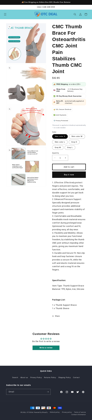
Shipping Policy (64, 377)
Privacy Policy (36, 377)
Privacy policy (67, 412)
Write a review (46, 348)
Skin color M (76, 136)
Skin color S (60, 136)
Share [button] (57, 316)
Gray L (70, 147)
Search (15, 377)
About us (24, 377)
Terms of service (80, 412)
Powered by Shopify (41, 412)
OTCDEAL (30, 412)
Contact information (78, 414)
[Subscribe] (47, 392)
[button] (5, 14)
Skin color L (60, 142)
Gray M (58, 147)
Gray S (74, 142)
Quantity (55, 153)
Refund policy (55, 412)
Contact (76, 377)
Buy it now (69, 175)
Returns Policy (50, 377)
